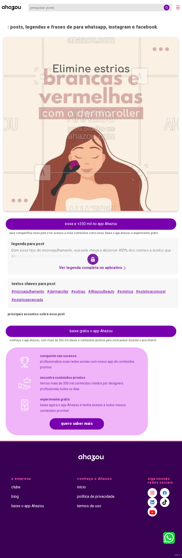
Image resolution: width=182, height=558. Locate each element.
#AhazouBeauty (101, 291)
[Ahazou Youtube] (152, 511)
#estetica (125, 291)
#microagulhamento (27, 291)
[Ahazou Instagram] (152, 493)
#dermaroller (57, 291)
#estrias (78, 291)
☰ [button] (178, 7)
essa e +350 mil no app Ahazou (91, 223)
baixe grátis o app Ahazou (91, 331)
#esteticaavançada (27, 300)
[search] (166, 7)
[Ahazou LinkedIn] (152, 502)
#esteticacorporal (150, 291)
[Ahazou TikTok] (164, 502)
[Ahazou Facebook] (164, 493)
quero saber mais (77, 423)
